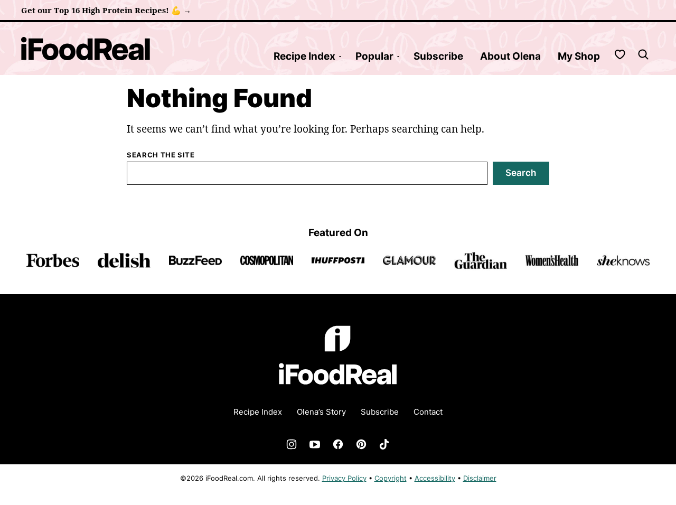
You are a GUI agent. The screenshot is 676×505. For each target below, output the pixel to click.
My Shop (579, 56)
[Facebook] (338, 444)
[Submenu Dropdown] (340, 56)
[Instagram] (291, 444)
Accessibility (435, 478)
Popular (374, 56)
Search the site (161, 155)
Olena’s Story (321, 412)
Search (520, 172)
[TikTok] (384, 444)
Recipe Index (304, 56)
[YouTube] (314, 444)
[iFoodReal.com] (338, 391)
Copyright (390, 478)
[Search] (643, 54)
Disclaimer (479, 478)
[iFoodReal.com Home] (86, 48)
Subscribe (438, 56)
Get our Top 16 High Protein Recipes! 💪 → (106, 10)
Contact (428, 412)
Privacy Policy (344, 478)
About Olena (510, 56)
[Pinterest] (361, 444)
